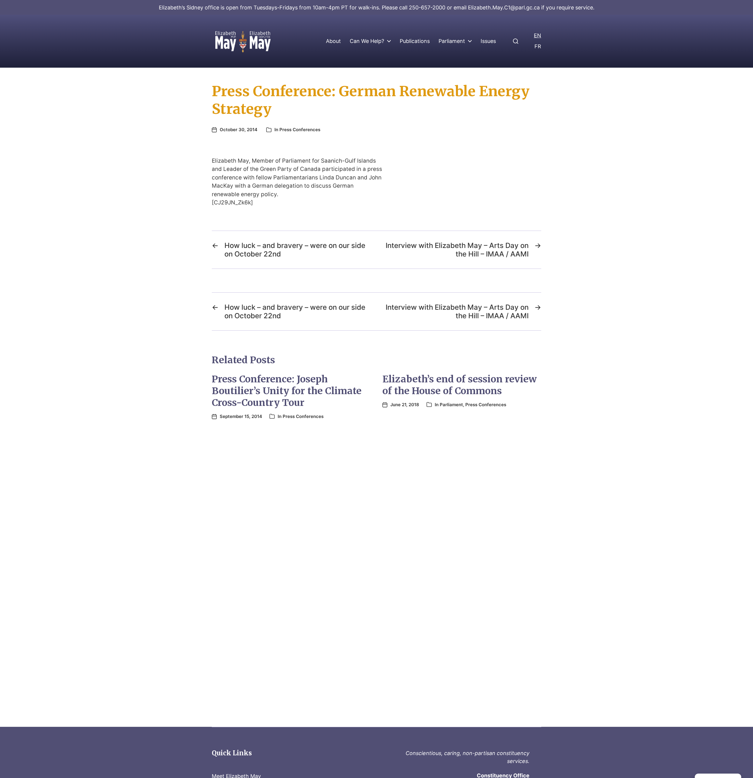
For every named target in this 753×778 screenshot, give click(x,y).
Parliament (452, 41)
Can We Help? (367, 41)
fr (537, 46)
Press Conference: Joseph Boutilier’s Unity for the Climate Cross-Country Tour (286, 391)
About (333, 41)
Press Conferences (299, 129)
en (537, 35)
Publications (415, 41)
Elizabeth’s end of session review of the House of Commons (459, 385)
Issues (488, 41)
